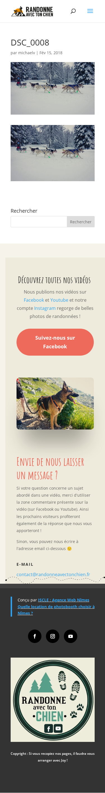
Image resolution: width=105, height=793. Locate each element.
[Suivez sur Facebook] (34, 636)
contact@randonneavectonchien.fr (53, 574)
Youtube (59, 300)
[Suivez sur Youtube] (70, 636)
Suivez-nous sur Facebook (55, 342)
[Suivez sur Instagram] (52, 636)
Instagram (45, 308)
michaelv (26, 52)
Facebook (34, 300)
